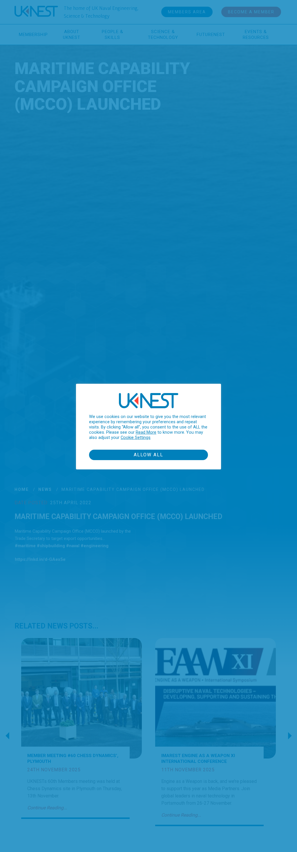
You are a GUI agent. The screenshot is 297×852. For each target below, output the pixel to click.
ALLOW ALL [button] (148, 454)
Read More (146, 432)
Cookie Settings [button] (136, 437)
